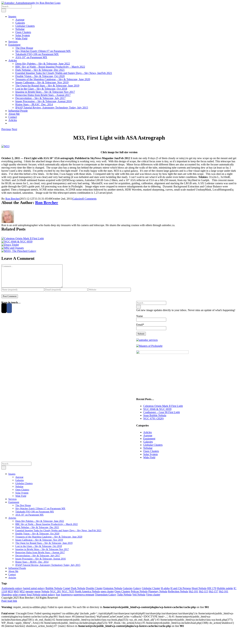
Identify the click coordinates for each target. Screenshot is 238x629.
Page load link (9, 600)
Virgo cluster (153, 594)
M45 (16, 591)
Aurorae (147, 435)
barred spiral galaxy (34, 588)
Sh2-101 (193, 591)
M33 (10, 591)
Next (14, 129)
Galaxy (137, 588)
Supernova (67, 594)
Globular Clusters (153, 444)
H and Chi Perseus (180, 588)
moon (37, 591)
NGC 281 (55, 591)
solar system (19, 594)
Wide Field (149, 457)
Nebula (45, 591)
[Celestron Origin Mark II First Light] (22, 238)
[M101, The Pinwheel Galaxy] (18, 251)
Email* (140, 324)
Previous (6, 129)
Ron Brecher (12, 198)
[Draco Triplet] (10, 244)
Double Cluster (94, 588)
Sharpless (6, 594)
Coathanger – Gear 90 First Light (161, 412)
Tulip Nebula (124, 594)
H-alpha (165, 588)
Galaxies (77, 198)
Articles (147, 432)
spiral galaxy (48, 594)
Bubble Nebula (53, 588)
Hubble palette (225, 588)
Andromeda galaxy (11, 588)
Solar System (150, 454)
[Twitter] (4, 308)
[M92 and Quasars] (12, 247)
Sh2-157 (213, 591)
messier (29, 591)
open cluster (107, 591)
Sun (58, 594)
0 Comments (90, 198)
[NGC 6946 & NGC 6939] (16, 241)
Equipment (149, 438)
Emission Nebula (112, 588)
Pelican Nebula (139, 591)
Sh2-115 (203, 591)
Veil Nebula (138, 594)
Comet (66, 588)
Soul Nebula (33, 594)
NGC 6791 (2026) (153, 418)
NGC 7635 (68, 591)
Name (139, 316)
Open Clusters (151, 451)
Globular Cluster (151, 588)
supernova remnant (83, 594)
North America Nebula (87, 591)
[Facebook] (9, 308)
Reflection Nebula (178, 591)
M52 (22, 591)
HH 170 (211, 588)
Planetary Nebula (157, 591)
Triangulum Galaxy (105, 594)
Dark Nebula (78, 588)
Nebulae (147, 447)
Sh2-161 (223, 591)
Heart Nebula (199, 588)
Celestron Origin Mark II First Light (163, 405)
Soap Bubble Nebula (154, 415)
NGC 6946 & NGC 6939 (157, 409)
